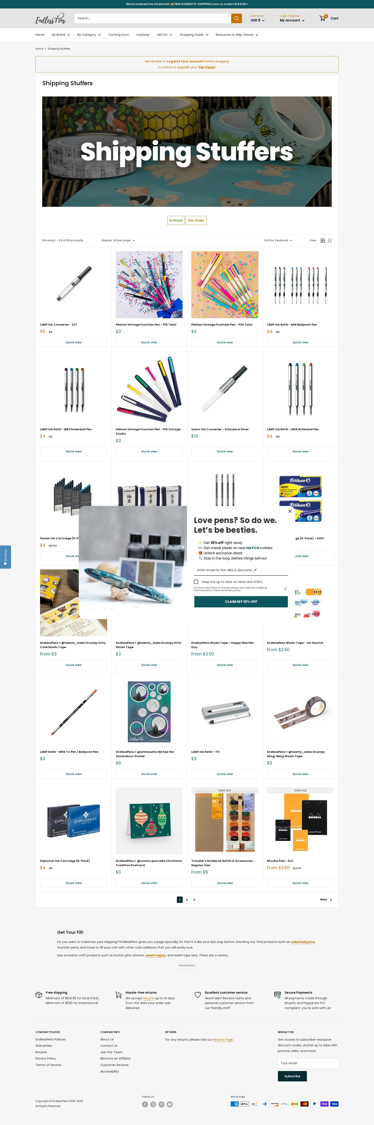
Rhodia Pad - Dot (280, 861)
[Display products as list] (330, 241)
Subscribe (292, 1076)
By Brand (58, 35)
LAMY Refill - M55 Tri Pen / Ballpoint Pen (69, 752)
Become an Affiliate (115, 1058)
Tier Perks (206, 67)
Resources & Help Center (234, 35)
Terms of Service (48, 1065)
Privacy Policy (45, 1058)
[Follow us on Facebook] (145, 1104)
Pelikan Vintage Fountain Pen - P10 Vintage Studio (148, 431)
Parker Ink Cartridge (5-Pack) (62, 538)
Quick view (74, 342)
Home (40, 35)
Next (323, 899)
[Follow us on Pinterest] (161, 1104)
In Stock (176, 220)
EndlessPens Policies (50, 1039)
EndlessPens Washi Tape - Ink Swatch (295, 643)
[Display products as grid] (323, 241)
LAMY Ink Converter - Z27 (58, 325)
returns (148, 998)
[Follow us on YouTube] (170, 1104)
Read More (187, 965)
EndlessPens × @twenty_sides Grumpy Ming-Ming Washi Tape (296, 754)
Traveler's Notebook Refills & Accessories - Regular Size (223, 863)
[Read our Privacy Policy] (285, 588)
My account (290, 20)
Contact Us (109, 1045)
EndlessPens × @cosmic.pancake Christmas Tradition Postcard (149, 863)
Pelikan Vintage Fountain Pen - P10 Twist (146, 325)
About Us (107, 1039)
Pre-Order (196, 220)
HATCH (162, 35)
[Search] (236, 18)
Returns (41, 1052)
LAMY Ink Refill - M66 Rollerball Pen (293, 429)
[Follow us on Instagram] (153, 1104)
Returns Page (223, 1039)
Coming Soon (118, 35)
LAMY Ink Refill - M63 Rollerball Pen (66, 429)
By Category (86, 35)
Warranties (43, 1045)
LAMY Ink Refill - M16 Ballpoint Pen (292, 325)
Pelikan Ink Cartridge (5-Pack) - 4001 (295, 538)
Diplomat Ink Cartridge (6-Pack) (65, 861)
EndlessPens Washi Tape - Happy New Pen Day (222, 645)
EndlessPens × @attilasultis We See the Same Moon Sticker (145, 754)
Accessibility (109, 1071)
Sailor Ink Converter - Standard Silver (220, 429)
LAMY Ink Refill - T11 (205, 752)
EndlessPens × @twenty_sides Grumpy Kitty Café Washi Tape (73, 645)
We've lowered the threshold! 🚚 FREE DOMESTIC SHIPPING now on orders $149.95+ (187, 4)
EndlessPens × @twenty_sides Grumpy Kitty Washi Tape (148, 645)
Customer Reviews (114, 1065)
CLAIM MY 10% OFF (241, 601)
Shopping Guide (191, 35)
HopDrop (143, 35)
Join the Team (111, 1052)
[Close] (290, 511)
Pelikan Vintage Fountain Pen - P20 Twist (222, 325)
